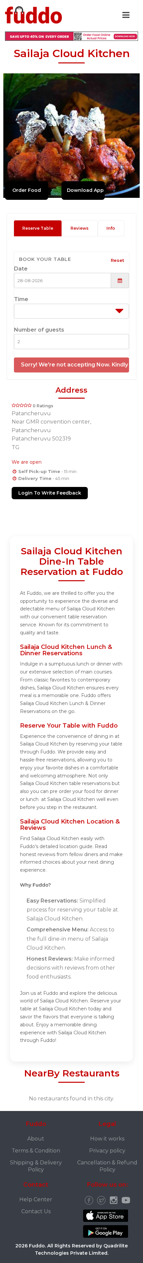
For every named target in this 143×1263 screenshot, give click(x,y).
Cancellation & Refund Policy (107, 1166)
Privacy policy (107, 1150)
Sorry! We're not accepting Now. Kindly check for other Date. (75, 364)
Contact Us (36, 1211)
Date (21, 269)
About (35, 1139)
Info (110, 228)
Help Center (35, 1199)
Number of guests (39, 330)
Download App (85, 190)
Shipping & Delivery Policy (36, 1166)
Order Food (26, 190)
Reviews (79, 228)
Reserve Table (37, 228)
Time (21, 299)
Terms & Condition (36, 1150)
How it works (107, 1139)
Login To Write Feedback (49, 493)
